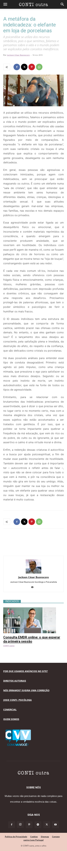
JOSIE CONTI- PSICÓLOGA (17, 699)
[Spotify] (38, 824)
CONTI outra (8, 645)
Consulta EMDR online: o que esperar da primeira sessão (31, 639)
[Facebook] (16, 67)
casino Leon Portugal (33, 840)
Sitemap (45, 836)
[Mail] (33, 587)
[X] (24, 67)
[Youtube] (55, 824)
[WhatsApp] (39, 67)
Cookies (34, 836)
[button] (5, 4)
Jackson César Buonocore (18, 55)
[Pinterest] (31, 67)
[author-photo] (33, 572)
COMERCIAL (10, 709)
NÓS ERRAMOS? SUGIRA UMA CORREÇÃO (26, 690)
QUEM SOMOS (11, 719)
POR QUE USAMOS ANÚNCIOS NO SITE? (25, 671)
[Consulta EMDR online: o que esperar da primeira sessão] (33, 609)
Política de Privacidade (16, 836)
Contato (56, 836)
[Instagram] (20, 824)
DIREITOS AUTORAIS (14, 680)
